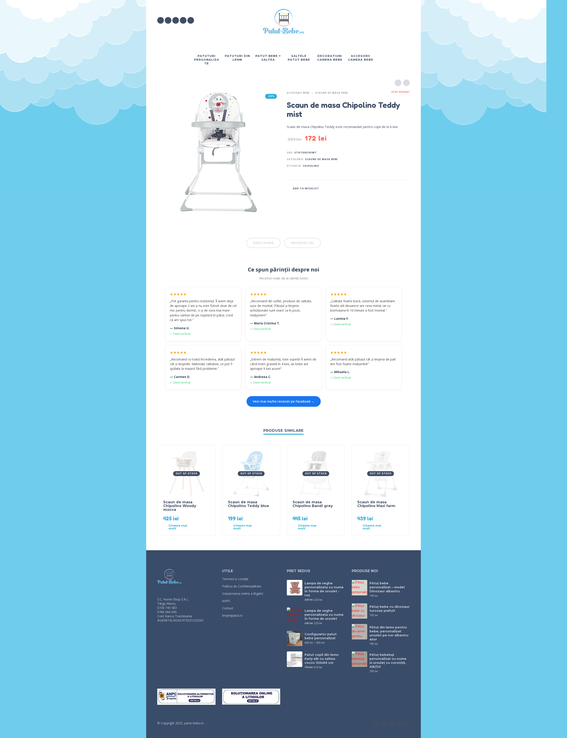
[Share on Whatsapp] (406, 188)
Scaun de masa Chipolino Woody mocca (179, 506)
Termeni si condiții (235, 579)
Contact (227, 608)
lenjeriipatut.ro (232, 615)
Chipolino (311, 165)
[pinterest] (190, 20)
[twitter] (175, 20)
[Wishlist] (369, 20)
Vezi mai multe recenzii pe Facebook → (284, 401)
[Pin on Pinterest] (399, 188)
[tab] (263, 244)
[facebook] (160, 20)
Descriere (263, 243)
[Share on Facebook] (386, 188)
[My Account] (394, 20)
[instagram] (168, 20)
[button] (382, 20)
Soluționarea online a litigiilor (242, 593)
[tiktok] (183, 20)
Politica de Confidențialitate (241, 586)
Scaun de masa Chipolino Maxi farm (376, 504)
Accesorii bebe (298, 92)
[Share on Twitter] (393, 188)
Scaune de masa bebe (331, 92)
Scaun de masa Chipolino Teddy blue (248, 504)
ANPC (226, 601)
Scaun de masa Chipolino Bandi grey (313, 504)
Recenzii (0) (302, 243)
